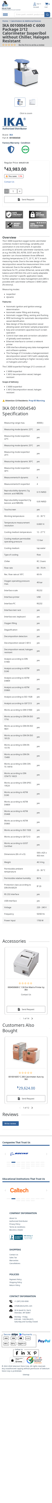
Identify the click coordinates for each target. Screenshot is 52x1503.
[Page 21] (28, 1166)
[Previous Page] (5, 1154)
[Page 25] (23, 1168)
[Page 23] (38, 1166)
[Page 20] (23, 1166)
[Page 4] (23, 1162)
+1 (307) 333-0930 (21, 1301)
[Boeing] (19, 1153)
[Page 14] (33, 1164)
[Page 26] (28, 1168)
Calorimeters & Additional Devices (26, 21)
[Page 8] (42, 1162)
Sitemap (26, 1374)
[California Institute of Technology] (19, 1190)
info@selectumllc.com (23, 1306)
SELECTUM (6, 8)
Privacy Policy (14, 1224)
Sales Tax (13, 1257)
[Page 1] (20, 102)
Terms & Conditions (17, 1227)
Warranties (13, 1260)
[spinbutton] (13, 191)
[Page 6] (33, 1162)
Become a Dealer (16, 1230)
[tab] (20, 102)
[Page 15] (38, 1164)
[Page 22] (33, 1166)
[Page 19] (18, 1166)
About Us (13, 1218)
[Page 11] (18, 1164)
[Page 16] (42, 1164)
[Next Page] (47, 1154)
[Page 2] (13, 1162)
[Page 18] (13, 1166)
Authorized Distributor (18, 1221)
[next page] (32, 1018)
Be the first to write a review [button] (31, 45)
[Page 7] (38, 1162)
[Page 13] (28, 1164)
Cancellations (14, 1263)
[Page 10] (13, 1164)
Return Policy (14, 1285)
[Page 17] (9, 1166)
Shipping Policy (15, 1282)
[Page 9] (9, 1164)
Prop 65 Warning (37, 400)
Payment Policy (15, 1279)
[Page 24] (42, 1166)
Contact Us (13, 1254)
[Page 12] (23, 1164)
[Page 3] (18, 1162)
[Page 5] (28, 1162)
